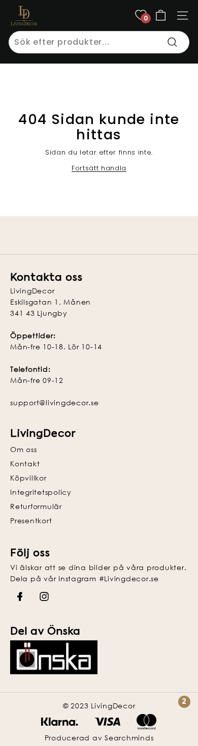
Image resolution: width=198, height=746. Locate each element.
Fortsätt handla (99, 168)
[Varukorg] (161, 16)
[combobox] (99, 42)
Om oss (23, 449)
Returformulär (36, 506)
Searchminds (129, 737)
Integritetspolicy (41, 492)
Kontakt (25, 463)
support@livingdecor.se (54, 402)
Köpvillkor (28, 478)
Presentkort (31, 520)
